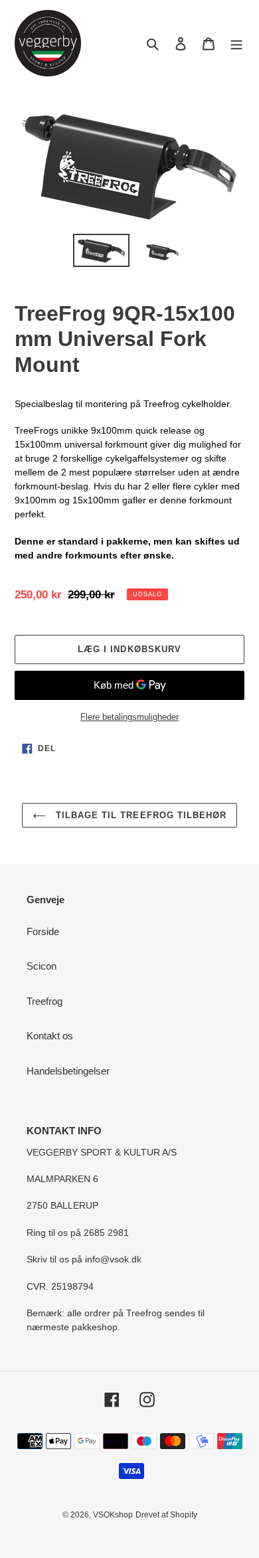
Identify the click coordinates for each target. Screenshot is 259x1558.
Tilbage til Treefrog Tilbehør (139, 815)
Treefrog (44, 1001)
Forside (43, 931)
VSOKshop (113, 1514)
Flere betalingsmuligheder (129, 717)
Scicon (41, 966)
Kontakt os (50, 1035)
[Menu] (236, 43)
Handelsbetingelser (68, 1071)
